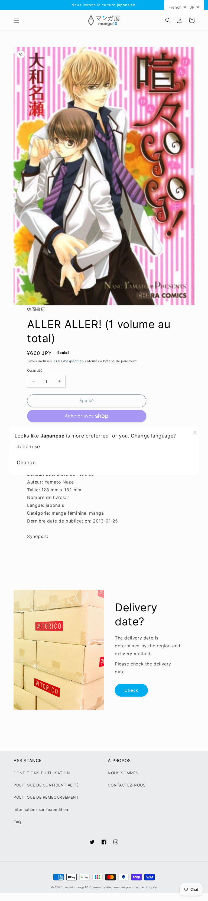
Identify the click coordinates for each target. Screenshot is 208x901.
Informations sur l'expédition (41, 809)
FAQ (17, 822)
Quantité (35, 370)
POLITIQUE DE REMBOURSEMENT (46, 797)
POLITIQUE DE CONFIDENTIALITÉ (46, 785)
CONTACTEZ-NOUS (126, 785)
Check (131, 690)
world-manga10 (76, 887)
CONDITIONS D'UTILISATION (42, 773)
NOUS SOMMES (123, 773)
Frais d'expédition (69, 361)
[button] (16, 20)
